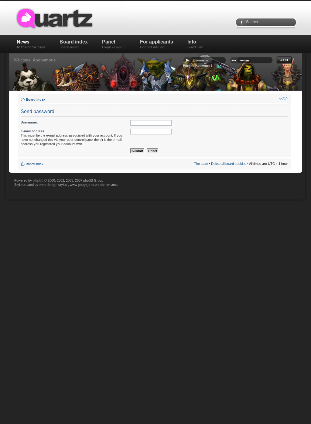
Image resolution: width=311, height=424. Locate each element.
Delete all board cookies (228, 163)
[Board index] (75, 18)
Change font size (283, 98)
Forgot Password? (198, 66)
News (31, 44)
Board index (74, 44)
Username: (29, 122)
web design (48, 184)
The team (201, 163)
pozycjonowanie (91, 184)
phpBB (38, 180)
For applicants (156, 44)
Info (195, 44)
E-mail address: (33, 131)
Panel (114, 44)
